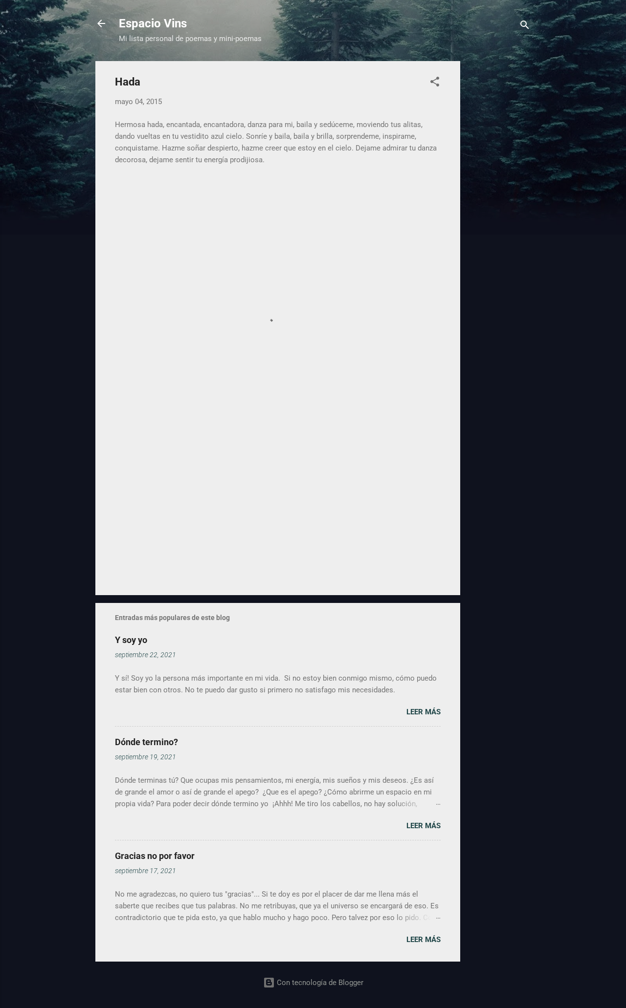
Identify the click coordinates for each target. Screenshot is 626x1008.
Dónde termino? (146, 742)
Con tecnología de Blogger (319, 982)
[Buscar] (525, 27)
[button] (435, 83)
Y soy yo (131, 640)
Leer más (423, 712)
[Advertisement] (499, 207)
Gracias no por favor (155, 856)
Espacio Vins (153, 23)
